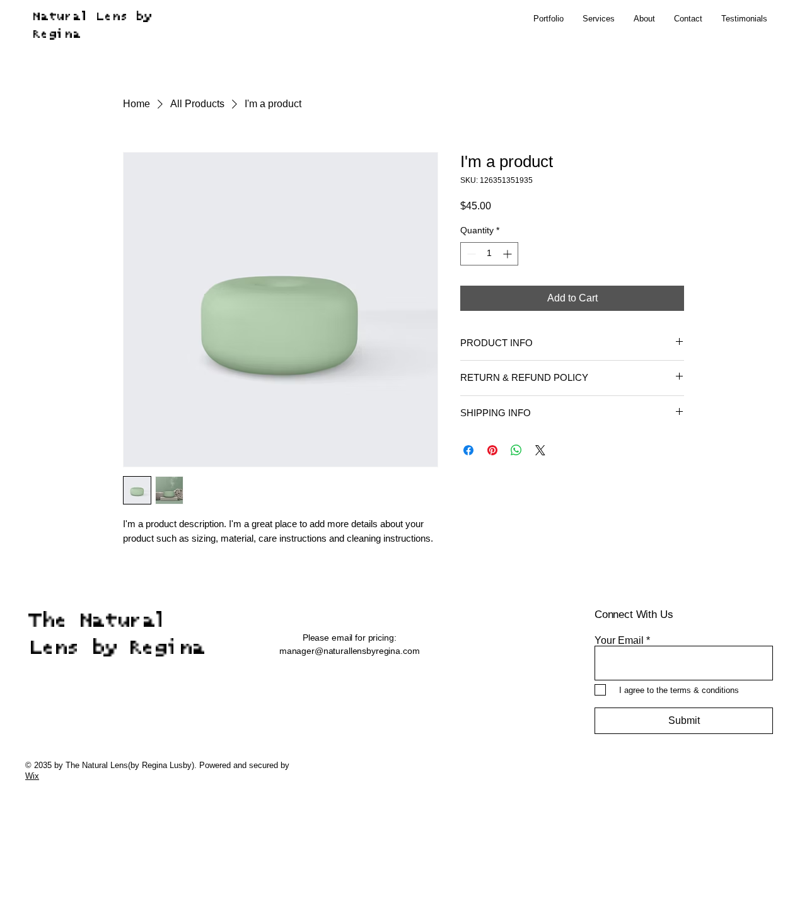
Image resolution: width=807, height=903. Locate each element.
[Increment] (508, 254)
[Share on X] (540, 450)
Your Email (619, 641)
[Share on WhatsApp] (516, 450)
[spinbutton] (489, 254)
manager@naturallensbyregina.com (349, 651)
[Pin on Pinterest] (492, 450)
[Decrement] (470, 254)
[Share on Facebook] (468, 450)
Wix (32, 776)
